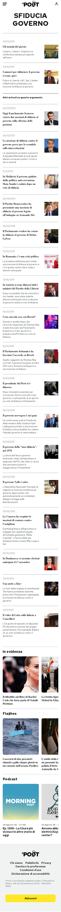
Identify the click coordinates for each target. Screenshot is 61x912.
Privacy (46, 863)
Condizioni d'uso (30, 870)
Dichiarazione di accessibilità (31, 874)
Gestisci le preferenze (30, 866)
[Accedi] (56, 4)
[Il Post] (30, 4)
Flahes (10, 713)
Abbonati (31, 898)
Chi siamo (16, 863)
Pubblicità (32, 863)
